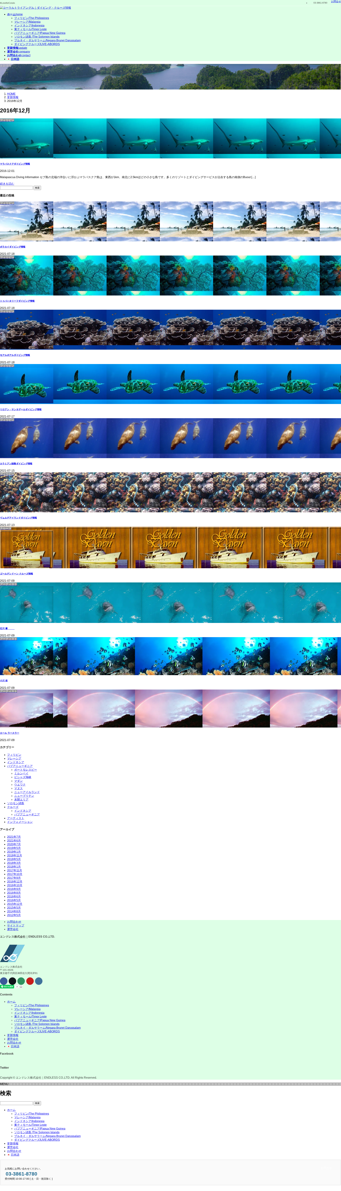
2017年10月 (14, 874)
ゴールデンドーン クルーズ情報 (16, 573)
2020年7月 (14, 844)
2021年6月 (14, 840)
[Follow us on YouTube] (30, 981)
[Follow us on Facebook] (3, 981)
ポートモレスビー (25, 769)
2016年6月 (14, 896)
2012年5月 (14, 915)
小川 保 (4, 680)
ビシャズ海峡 (22, 777)
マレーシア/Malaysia (27, 21)
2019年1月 (14, 851)
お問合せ (336, 1)
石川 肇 (7, 628)
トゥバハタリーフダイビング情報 (17, 301)
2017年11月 (14, 870)
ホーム (11, 1001)
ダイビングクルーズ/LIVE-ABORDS (37, 44)
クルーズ (12, 807)
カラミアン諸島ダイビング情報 (16, 463)
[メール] (21, 981)
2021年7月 (14, 836)
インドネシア (15, 762)
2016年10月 (14, 885)
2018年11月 (14, 855)
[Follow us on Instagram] (38, 981)
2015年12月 (14, 903)
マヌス (18, 788)
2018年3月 (14, 862)
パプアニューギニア (20, 765)
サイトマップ (15, 925)
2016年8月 (14, 892)
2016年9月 (14, 889)
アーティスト (15, 818)
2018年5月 (14, 859)
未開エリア (21, 799)
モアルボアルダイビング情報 (15, 355)
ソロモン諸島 (15, 803)
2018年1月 (14, 866)
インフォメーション (20, 821)
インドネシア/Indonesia (29, 25)
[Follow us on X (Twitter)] (12, 981)
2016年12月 (14, 881)
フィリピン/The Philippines (31, 18)
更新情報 (12, 1035)
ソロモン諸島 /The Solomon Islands (36, 36)
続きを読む (7, 183)
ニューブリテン (24, 795)
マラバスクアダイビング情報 (15, 163)
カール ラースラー (9, 733)
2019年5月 (14, 848)
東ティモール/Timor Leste (30, 29)
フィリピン (14, 754)
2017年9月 (14, 877)
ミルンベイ (21, 773)
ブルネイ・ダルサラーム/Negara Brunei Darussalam (47, 40)
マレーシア (14, 758)
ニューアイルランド (27, 792)
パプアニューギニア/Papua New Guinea (39, 32)
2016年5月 (14, 900)
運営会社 (12, 929)
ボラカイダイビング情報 (12, 246)
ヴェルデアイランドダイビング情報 (18, 517)
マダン (18, 780)
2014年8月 (14, 911)
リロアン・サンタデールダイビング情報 (21, 409)
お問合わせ (14, 921)
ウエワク (20, 784)
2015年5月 (14, 907)
